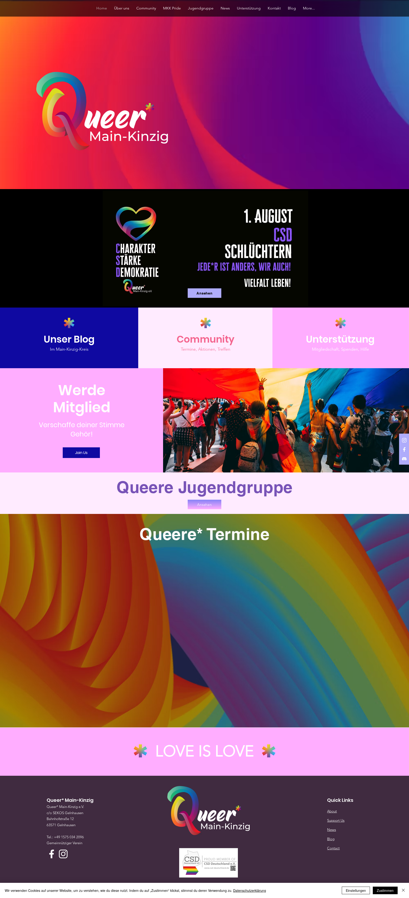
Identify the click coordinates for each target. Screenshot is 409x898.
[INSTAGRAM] (404, 440)
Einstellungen (356, 890)
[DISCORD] (404, 458)
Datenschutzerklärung (249, 890)
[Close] (403, 890)
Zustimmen (385, 890)
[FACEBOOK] (404, 449)
